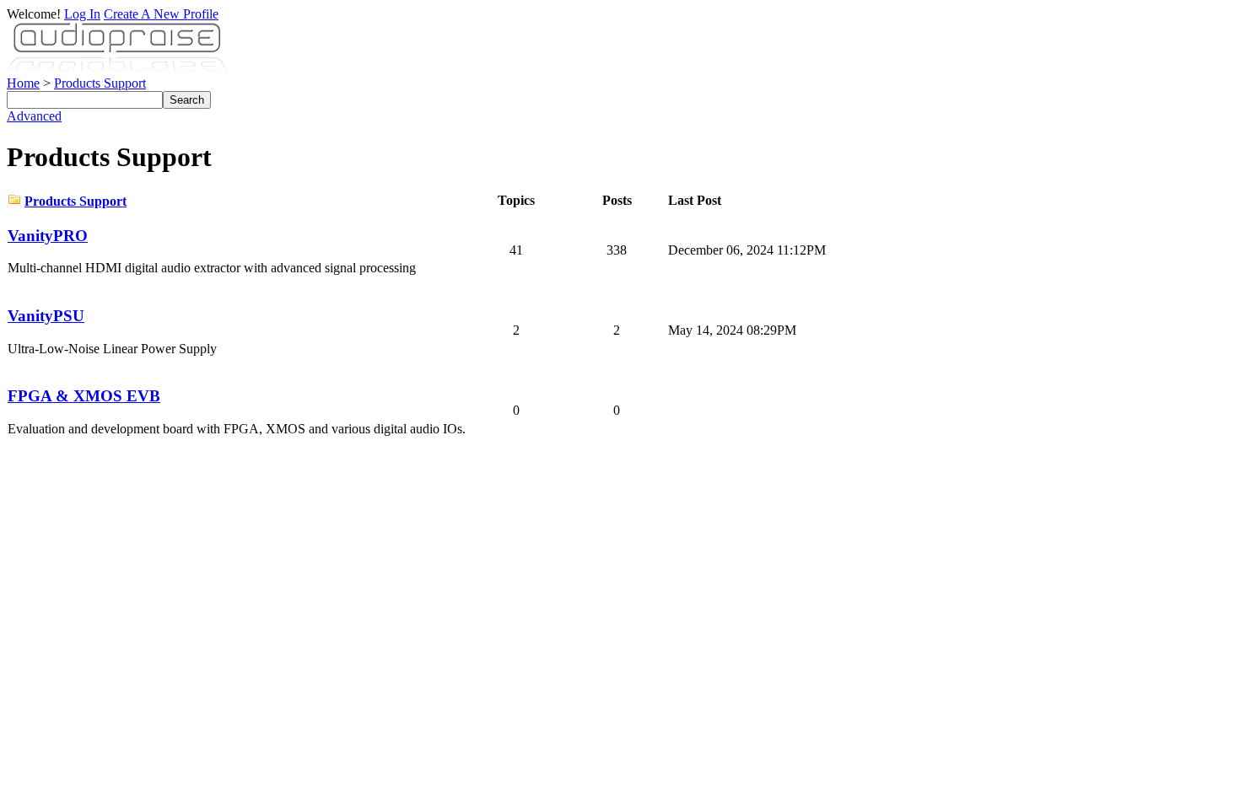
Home (23, 83)
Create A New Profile (161, 14)
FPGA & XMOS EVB (84, 396)
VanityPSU (46, 316)
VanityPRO (48, 235)
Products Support (100, 83)
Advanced (34, 116)
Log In (82, 14)
